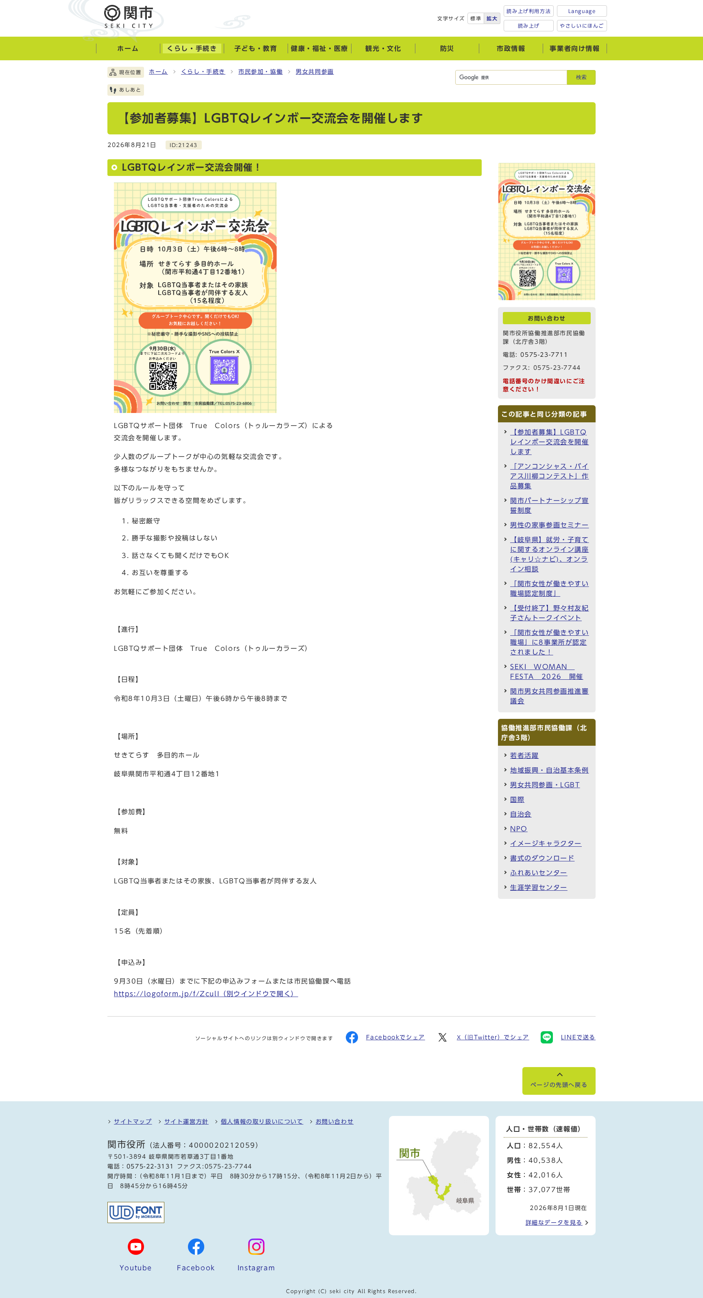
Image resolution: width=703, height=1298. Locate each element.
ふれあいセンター (539, 873)
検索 (581, 77)
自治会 (521, 814)
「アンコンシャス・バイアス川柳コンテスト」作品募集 (549, 476)
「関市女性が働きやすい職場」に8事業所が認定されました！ (549, 642)
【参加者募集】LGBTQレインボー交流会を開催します (549, 442)
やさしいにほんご (582, 25)
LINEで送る (578, 1037)
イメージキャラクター (546, 843)
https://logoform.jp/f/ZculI (206, 994)
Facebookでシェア (395, 1037)
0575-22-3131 (150, 1166)
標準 (475, 18)
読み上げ (529, 25)
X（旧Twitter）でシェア (493, 1037)
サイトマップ (133, 1121)
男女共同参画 (315, 72)
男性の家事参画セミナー (549, 525)
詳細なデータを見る (554, 1223)
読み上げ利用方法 (529, 11)
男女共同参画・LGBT (545, 785)
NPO (519, 829)
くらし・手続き (203, 72)
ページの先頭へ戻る (559, 1085)
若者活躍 (524, 755)
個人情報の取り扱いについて (262, 1121)
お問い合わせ (335, 1121)
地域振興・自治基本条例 (549, 770)
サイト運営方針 (186, 1121)
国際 (517, 799)
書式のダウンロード (542, 858)
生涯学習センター (539, 887)
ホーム (158, 72)
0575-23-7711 (544, 355)
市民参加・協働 (260, 72)
